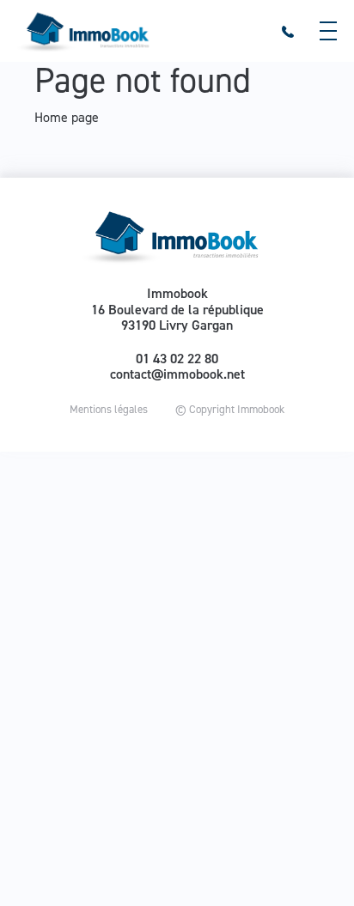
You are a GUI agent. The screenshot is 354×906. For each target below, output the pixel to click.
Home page (66, 117)
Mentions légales (109, 409)
